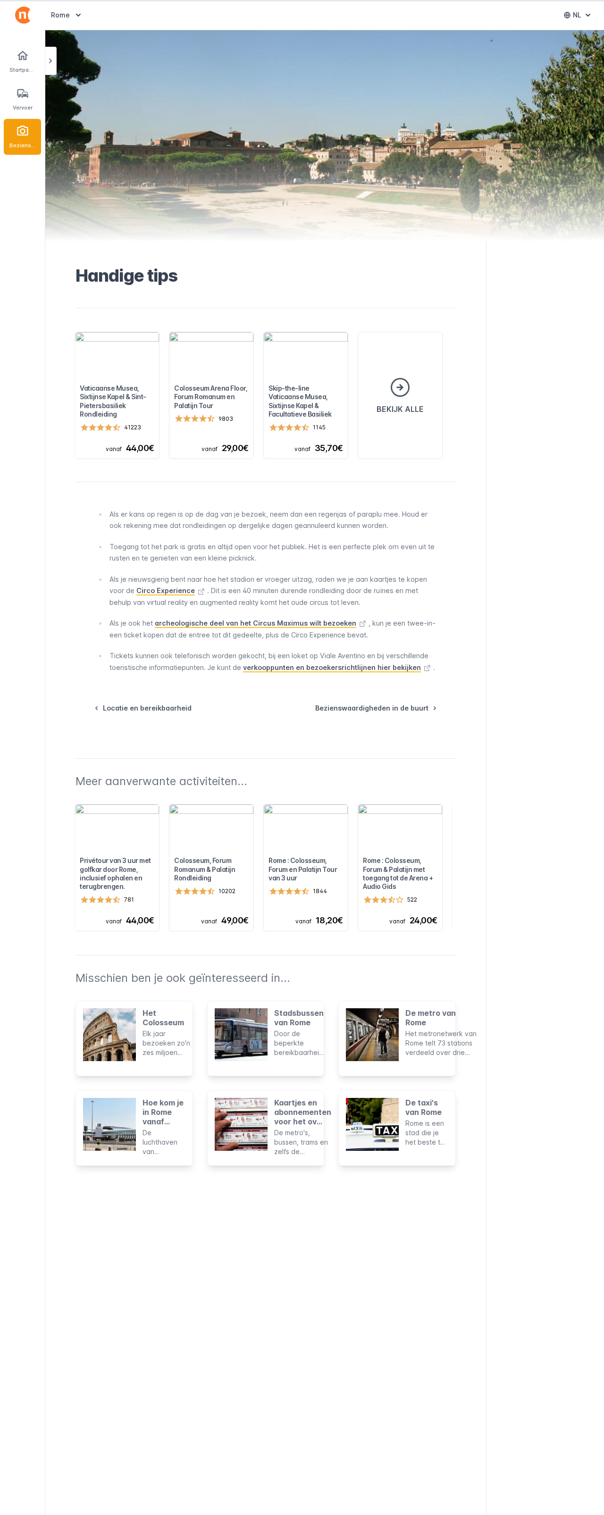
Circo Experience (165, 590)
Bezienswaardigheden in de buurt (371, 708)
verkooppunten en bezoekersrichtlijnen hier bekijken (332, 667)
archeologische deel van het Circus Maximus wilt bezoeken (255, 623)
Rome (67, 14)
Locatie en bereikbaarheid (147, 708)
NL (584, 17)
